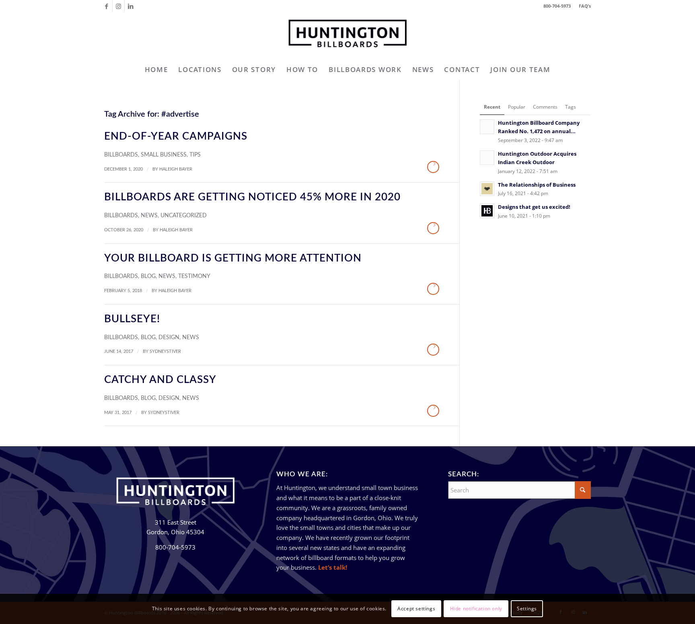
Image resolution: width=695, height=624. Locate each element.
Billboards (121, 155)
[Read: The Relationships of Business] (487, 188)
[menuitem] (583, 6)
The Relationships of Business (537, 184)
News (149, 215)
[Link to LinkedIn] (131, 6)
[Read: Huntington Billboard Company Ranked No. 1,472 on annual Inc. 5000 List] (487, 126)
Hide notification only (476, 608)
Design (168, 337)
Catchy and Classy (160, 380)
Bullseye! (132, 319)
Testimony (194, 276)
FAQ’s (585, 6)
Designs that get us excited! (534, 206)
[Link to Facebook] (106, 6)
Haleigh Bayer (175, 169)
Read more (433, 167)
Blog (148, 276)
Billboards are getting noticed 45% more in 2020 (252, 197)
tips (195, 155)
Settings (527, 608)
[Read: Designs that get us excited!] (487, 211)
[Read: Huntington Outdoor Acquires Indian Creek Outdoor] (487, 157)
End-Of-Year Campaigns (175, 136)
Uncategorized (183, 215)
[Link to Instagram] (118, 6)
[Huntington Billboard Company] (347, 36)
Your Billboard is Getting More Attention (233, 258)
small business (164, 155)
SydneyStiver (165, 351)
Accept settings (416, 608)
